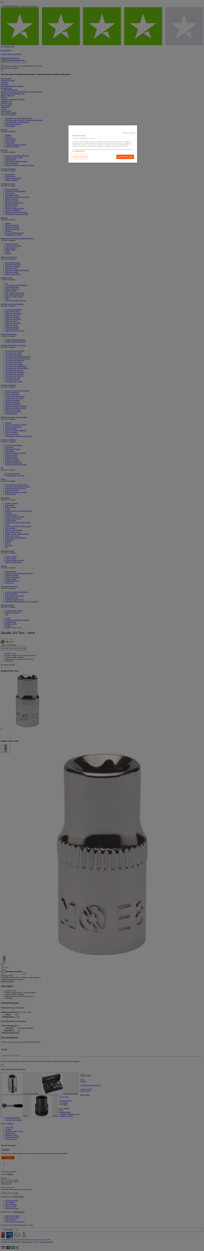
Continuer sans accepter (129, 133)
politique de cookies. (80, 151)
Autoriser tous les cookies (125, 157)
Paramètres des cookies (79, 157)
